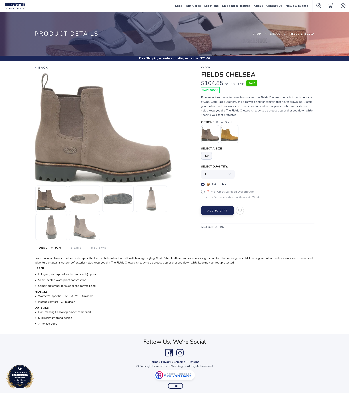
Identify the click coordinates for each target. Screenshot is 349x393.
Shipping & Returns (236, 6)
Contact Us (274, 6)
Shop (179, 6)
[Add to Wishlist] (240, 211)
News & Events (297, 6)
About (258, 6)
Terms (154, 362)
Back (42, 68)
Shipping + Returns (186, 362)
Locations (211, 6)
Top (175, 386)
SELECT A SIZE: (211, 149)
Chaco (275, 34)
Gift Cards (193, 6)
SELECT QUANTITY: (214, 167)
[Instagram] (179, 352)
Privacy (166, 362)
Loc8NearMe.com (35, 377)
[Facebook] (169, 352)
